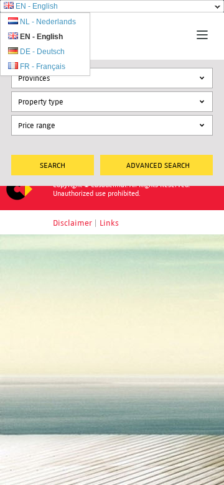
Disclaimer (72, 223)
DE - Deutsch (42, 51)
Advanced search (158, 165)
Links (109, 223)
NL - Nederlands (48, 21)
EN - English (37, 6)
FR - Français (42, 66)
